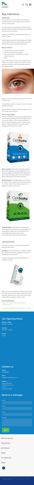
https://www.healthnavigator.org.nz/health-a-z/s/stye (16, 308)
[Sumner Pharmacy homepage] (11, 5)
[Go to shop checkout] (30, 5)
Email (3, 411)
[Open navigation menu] (23, 5)
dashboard (13, 478)
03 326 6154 (5, 372)
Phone (3, 406)
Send (5, 430)
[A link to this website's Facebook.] (3, 468)
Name (3, 400)
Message (4, 417)
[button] (27, 5)
